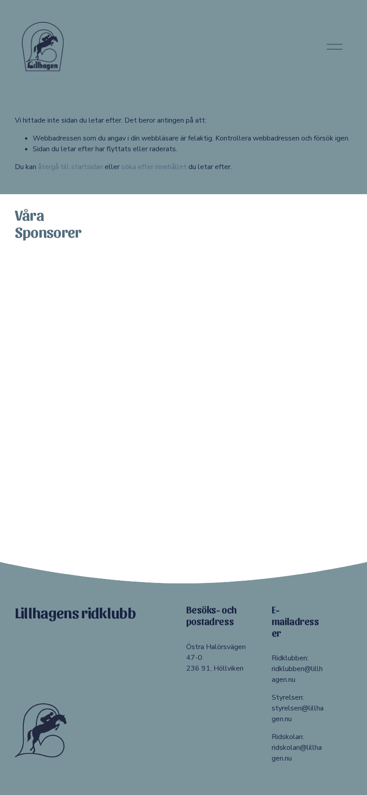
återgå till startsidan (70, 167)
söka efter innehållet (154, 167)
